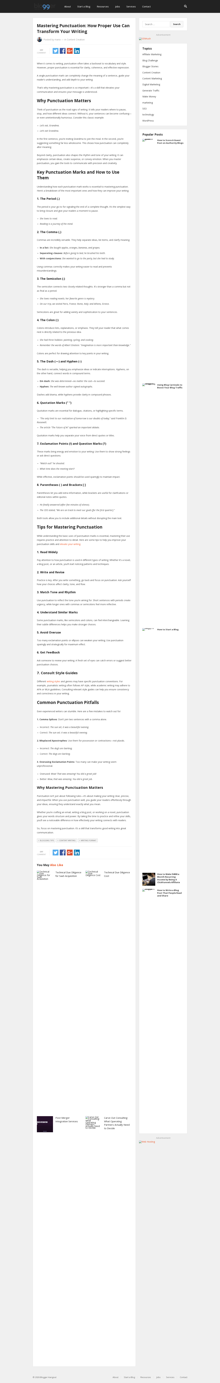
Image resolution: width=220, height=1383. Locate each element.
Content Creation (76, 39)
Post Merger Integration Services (66, 1119)
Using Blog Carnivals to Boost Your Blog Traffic (169, 386)
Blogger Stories (150, 66)
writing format (88, 840)
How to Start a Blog (168, 629)
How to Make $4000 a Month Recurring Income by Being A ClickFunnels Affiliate (168, 878)
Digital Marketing (151, 84)
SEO (144, 108)
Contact (146, 6)
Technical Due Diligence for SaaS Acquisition (68, 874)
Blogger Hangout (48, 1377)
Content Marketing (152, 78)
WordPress (148, 120)
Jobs (117, 6)
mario (58, 39)
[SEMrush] (145, 38)
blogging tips (47, 840)
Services (131, 6)
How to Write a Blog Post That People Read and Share (169, 893)
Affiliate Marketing (151, 54)
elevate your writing (70, 544)
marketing (147, 102)
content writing (67, 840)
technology (148, 114)
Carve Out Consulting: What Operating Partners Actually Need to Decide (117, 1123)
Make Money (149, 96)
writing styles (53, 681)
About (67, 6)
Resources (103, 6)
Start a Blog (83, 6)
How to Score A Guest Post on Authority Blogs (170, 141)
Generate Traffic (150, 90)
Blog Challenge (150, 60)
